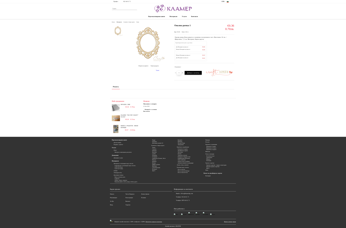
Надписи (154, 161)
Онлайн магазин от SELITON (173, 226)
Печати (179, 153)
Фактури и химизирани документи (123, 152)
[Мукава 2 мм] (116, 108)
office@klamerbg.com (187, 193)
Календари (208, 175)
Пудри (153, 140)
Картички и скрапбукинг (183, 147)
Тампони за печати (182, 155)
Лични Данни (145, 194)
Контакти (194, 16)
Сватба (154, 153)
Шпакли (208, 159)
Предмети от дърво (211, 146)
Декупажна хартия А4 (157, 143)
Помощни (208, 160)
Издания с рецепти (118, 144)
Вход (111, 205)
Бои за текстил (181, 169)
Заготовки (180, 152)
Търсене (128, 205)
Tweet (157, 70)
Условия (143, 197)
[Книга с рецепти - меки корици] (116, 129)
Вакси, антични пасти (120, 177)
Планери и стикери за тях (184, 156)
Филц (206, 170)
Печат (115, 150)
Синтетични (209, 157)
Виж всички (146, 111)
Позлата (207, 142)
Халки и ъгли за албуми (184, 161)
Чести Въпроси (130, 194)
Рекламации (113, 197)
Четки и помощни (209, 154)
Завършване (181, 144)
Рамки (137, 22)
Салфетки (117, 178)
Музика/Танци (181, 143)
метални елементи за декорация (185, 163)
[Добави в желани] (233, 67)
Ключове (154, 152)
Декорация (115, 155)
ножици (115, 170)
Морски (154, 160)
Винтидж (180, 141)
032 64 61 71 (127, 1)
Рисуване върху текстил (183, 167)
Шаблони (207, 151)
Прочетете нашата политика (154, 221)
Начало (113, 22)
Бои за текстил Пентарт (183, 171)
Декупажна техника (118, 175)
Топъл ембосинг (182, 160)
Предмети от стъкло (211, 148)
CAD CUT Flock (119, 167)
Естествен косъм (210, 156)
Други (153, 170)
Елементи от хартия (183, 149)
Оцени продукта (155, 66)
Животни (154, 166)
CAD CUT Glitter (119, 168)
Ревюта (116, 87)
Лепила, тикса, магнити (182, 165)
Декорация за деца (118, 158)
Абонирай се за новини (151, 109)
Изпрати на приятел (143, 66)
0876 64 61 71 (186, 200)
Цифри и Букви (156, 164)
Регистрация (129, 197)
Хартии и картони (209, 163)
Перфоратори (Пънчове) (184, 158)
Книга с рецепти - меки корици (129, 126)
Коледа (154, 163)
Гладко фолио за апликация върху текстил (125, 165)
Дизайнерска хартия (183, 150)
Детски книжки (117, 142)
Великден (154, 169)
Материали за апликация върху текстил (123, 163)
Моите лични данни (230, 221)
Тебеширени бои (118, 172)
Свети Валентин (156, 167)
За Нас (112, 201)
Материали (173, 16)
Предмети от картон (211, 149)
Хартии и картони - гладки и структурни (216, 165)
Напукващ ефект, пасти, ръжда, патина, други (126, 181)
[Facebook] (233, 2)
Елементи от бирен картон (129, 22)
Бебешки (154, 150)
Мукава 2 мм (125, 104)
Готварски (154, 156)
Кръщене (180, 140)
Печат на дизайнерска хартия (213, 173)
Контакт (128, 201)
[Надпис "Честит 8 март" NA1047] (116, 118)
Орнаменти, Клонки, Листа (159, 158)
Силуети (154, 149)
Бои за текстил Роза (183, 172)
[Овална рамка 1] (149, 61)
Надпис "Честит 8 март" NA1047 (129, 116)
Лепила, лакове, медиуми (121, 180)
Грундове (154, 141)
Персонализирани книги (156, 16)
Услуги (184, 16)
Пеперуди (154, 155)
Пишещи (207, 140)
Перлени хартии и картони (212, 166)
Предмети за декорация (211, 144)
